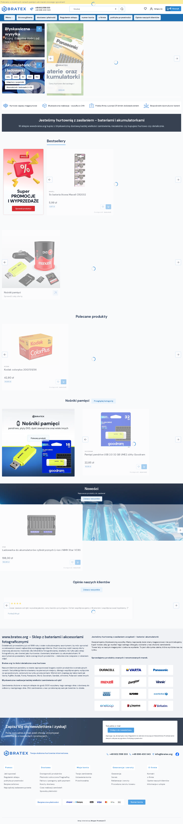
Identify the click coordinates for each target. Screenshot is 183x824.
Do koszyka (108, 206)
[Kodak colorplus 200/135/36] (35, 345)
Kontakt (150, 773)
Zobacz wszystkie (91, 498)
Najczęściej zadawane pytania (17, 787)
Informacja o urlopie (156, 784)
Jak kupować (10, 773)
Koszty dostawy (47, 784)
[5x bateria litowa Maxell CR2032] (80, 170)
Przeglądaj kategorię (103, 401)
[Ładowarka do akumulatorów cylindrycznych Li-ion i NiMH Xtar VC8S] (41, 525)
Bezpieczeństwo (11, 784)
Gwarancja (116, 773)
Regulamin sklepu (11, 777)
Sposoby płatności (48, 791)
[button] (121, 9)
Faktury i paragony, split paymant (55, 780)
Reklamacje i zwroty (120, 780)
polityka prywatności (13, 780)
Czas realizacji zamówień (51, 787)
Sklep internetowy (91, 821)
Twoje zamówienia (84, 773)
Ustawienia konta (83, 777)
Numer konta (137, 802)
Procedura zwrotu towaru (123, 784)
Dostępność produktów (51, 773)
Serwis (114, 777)
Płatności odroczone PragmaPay (55, 777)
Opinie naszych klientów (158, 780)
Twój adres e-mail (113, 726)
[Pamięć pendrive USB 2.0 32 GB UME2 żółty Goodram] (116, 430)
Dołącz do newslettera (120, 730)
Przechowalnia (82, 780)
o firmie (150, 777)
